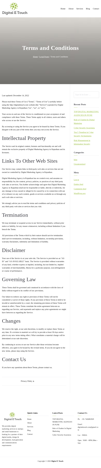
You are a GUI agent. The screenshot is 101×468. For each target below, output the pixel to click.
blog (75, 160)
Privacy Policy (26, 381)
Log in (76, 180)
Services (79, 9)
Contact (96, 9)
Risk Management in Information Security (82, 142)
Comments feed (80, 189)
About (70, 9)
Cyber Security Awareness (84, 128)
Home (63, 9)
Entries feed (78, 184)
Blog (88, 9)
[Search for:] (86, 95)
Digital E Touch (57, 461)
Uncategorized (79, 164)
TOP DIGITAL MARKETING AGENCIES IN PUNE (86, 113)
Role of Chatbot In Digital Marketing (84, 121)
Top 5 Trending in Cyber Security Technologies (84, 134)
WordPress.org (79, 193)
